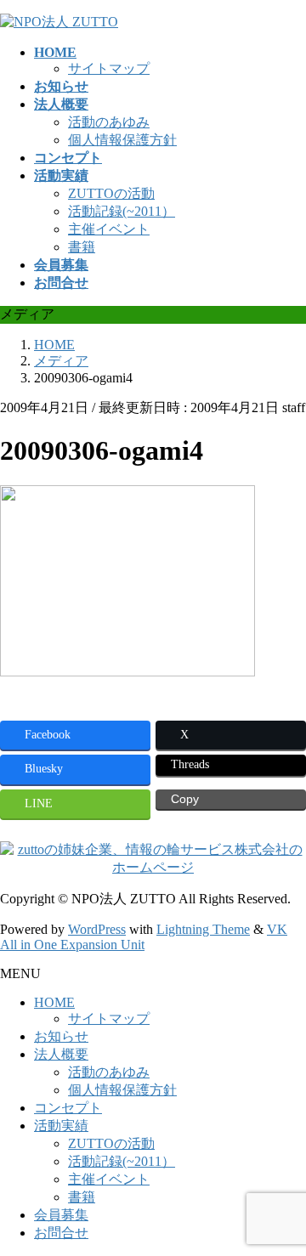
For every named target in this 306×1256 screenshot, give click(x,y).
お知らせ (61, 1036)
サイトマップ (109, 68)
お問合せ (61, 1232)
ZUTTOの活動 (111, 193)
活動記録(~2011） (121, 211)
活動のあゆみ (109, 122)
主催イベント (109, 229)
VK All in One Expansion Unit (143, 937)
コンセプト (68, 1107)
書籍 (81, 247)
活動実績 (61, 1125)
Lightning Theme (203, 929)
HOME (54, 1002)
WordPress (97, 929)
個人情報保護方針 (122, 140)
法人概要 (61, 1054)
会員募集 (61, 1215)
